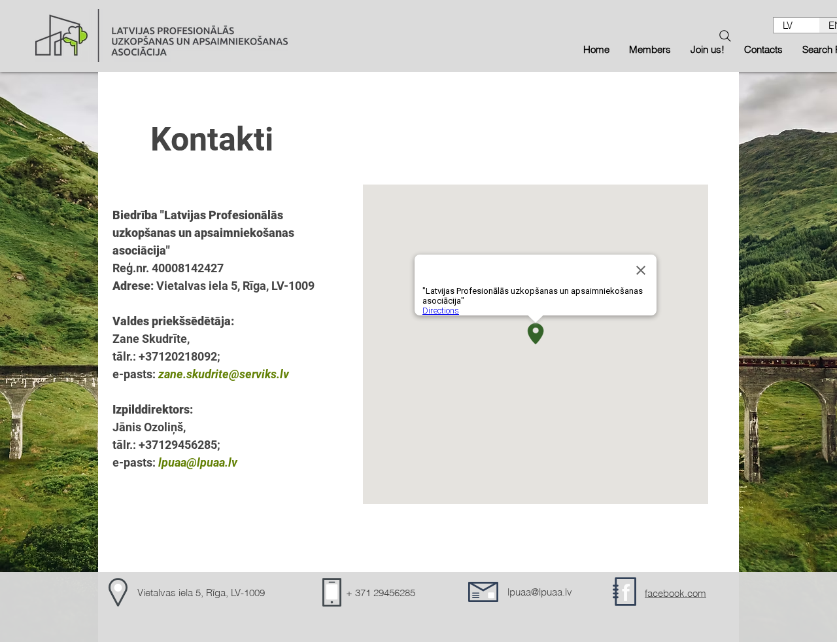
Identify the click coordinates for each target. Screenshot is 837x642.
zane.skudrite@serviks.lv (223, 374)
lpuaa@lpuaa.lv (197, 462)
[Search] (725, 36)
